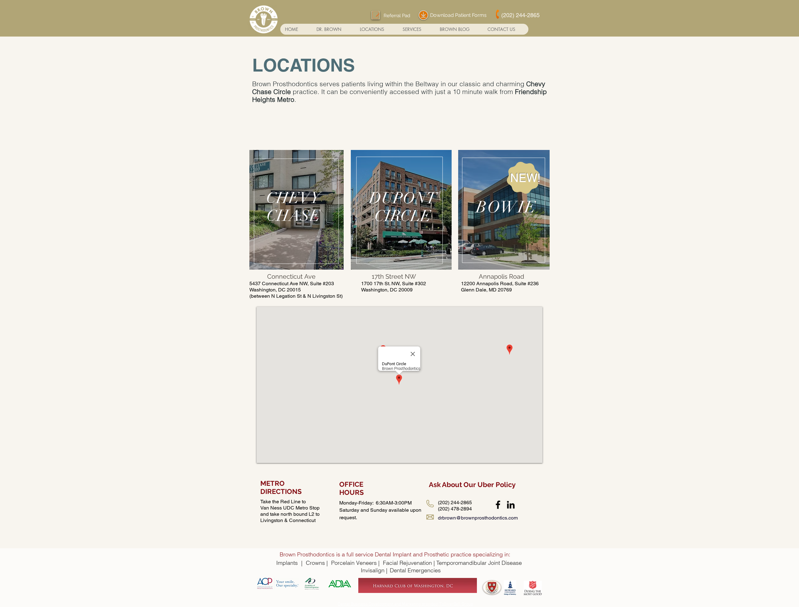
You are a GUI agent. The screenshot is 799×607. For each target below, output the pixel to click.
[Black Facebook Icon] (498, 504)
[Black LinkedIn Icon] (510, 504)
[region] (296, 210)
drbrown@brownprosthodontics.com (478, 518)
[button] (376, 29)
